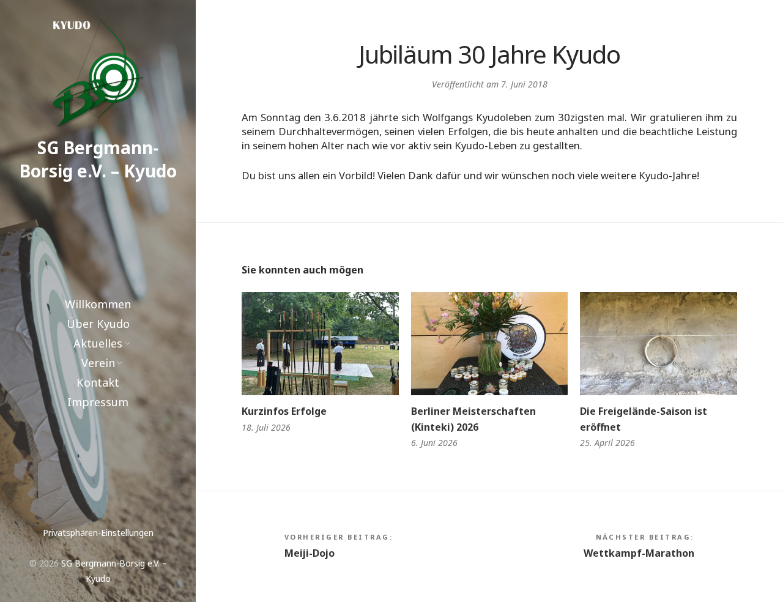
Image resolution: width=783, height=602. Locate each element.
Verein (98, 362)
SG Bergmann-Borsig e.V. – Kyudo (98, 159)
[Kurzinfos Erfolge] (320, 343)
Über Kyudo (98, 323)
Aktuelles (97, 343)
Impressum (97, 402)
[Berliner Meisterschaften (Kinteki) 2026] (489, 343)
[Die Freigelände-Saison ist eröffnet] (658, 343)
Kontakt (97, 382)
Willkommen (98, 304)
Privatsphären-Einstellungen (98, 532)
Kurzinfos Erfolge (284, 411)
